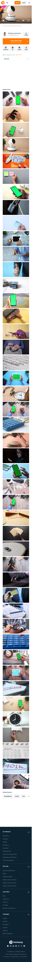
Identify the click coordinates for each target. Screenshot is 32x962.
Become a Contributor (9, 907)
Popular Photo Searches (9, 882)
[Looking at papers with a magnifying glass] (16, 532)
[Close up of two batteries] (16, 548)
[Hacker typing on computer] (16, 579)
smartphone (7, 795)
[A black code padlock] (16, 206)
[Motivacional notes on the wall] (16, 175)
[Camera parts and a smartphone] (16, 98)
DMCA (4, 873)
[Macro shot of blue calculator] (16, 641)
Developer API (7, 850)
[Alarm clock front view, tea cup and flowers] (16, 718)
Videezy (5, 841)
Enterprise (6, 844)
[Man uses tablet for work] (16, 377)
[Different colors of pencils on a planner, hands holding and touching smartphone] (16, 470)
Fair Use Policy (23, 956)
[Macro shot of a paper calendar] (16, 749)
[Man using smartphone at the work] (16, 501)
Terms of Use (6, 956)
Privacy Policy (14, 956)
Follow (26, 35)
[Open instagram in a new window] (10, 945)
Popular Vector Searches (10, 879)
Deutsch (5, 927)
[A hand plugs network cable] (16, 734)
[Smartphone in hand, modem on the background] (16, 330)
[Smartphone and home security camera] (16, 129)
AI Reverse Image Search (10, 853)
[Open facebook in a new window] (7, 945)
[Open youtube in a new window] (23, 945)
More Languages (7, 933)
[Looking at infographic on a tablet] (16, 672)
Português (6, 924)
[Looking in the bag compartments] (16, 315)
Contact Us (6, 898)
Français (5, 930)
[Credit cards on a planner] (16, 610)
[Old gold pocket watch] (16, 393)
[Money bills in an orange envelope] (16, 160)
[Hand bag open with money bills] (16, 486)
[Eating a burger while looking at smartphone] (16, 408)
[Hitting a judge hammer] (16, 439)
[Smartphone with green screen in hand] (16, 191)
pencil (17, 795)
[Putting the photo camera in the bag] (16, 113)
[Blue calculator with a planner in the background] (16, 424)
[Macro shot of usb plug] (16, 284)
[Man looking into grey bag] (16, 346)
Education (5, 847)
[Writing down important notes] (16, 517)
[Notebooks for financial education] (16, 687)
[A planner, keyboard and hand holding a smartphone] (16, 703)
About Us (5, 901)
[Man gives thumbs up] (16, 268)
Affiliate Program (7, 876)
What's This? (19, 55)
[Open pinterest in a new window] (15, 945)
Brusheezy (6, 835)
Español (5, 921)
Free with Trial (16, 41)
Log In (24, 2)
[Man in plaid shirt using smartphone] (16, 625)
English (5, 917)
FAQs (4, 895)
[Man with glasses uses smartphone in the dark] (16, 455)
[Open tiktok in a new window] (18, 945)
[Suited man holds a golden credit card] (16, 594)
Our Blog (5, 904)
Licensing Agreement (9, 870)
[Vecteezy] (2, 2)
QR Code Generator (8, 859)
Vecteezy (5, 838)
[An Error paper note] (16, 222)
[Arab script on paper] (16, 362)
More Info (6, 58)
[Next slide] (25, 796)
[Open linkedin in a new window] (12, 945)
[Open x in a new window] (21, 945)
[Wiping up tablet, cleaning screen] (16, 237)
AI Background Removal (9, 856)
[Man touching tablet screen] (16, 253)
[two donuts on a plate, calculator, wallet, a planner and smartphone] (16, 656)
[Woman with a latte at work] (16, 780)
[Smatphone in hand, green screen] (16, 299)
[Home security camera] (16, 144)
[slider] (13, 20)
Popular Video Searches (9, 885)
